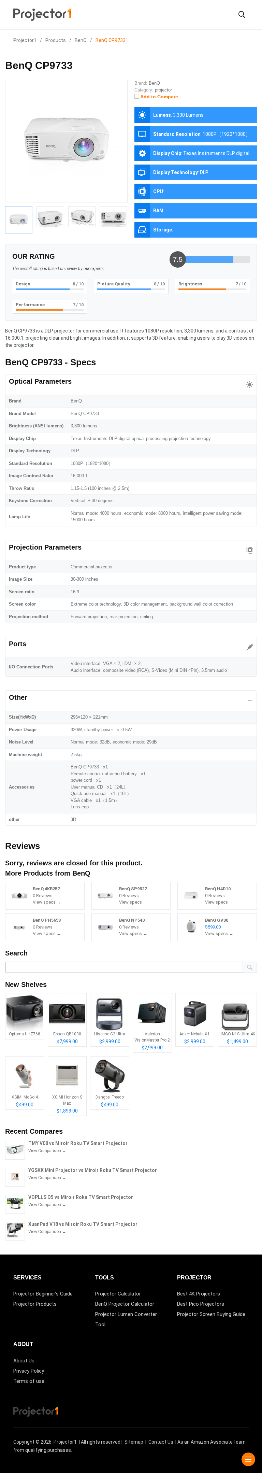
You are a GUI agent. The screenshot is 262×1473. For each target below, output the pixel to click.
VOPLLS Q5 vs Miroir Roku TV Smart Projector (80, 1197)
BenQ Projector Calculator (124, 1304)
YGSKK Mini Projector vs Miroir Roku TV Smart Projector (92, 1170)
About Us (23, 1361)
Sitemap (134, 1442)
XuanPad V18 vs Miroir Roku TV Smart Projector (82, 1224)
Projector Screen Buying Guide (211, 1314)
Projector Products (35, 1304)
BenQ (81, 873)
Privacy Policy (28, 1371)
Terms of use (28, 1381)
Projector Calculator (118, 1294)
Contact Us (160, 1442)
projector (163, 90)
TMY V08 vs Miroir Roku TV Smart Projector (78, 1143)
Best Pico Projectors (200, 1304)
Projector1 (65, 1442)
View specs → (47, 902)
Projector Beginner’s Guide (43, 1294)
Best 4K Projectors (198, 1294)
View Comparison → (47, 1150)
